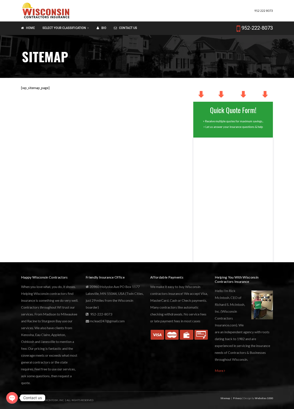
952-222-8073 (257, 28)
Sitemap (225, 398)
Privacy (237, 398)
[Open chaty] (12, 398)
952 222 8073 (263, 10)
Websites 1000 (264, 398)
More (219, 370)
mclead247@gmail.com (107, 321)
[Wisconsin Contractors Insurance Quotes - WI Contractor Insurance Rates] (46, 10)
